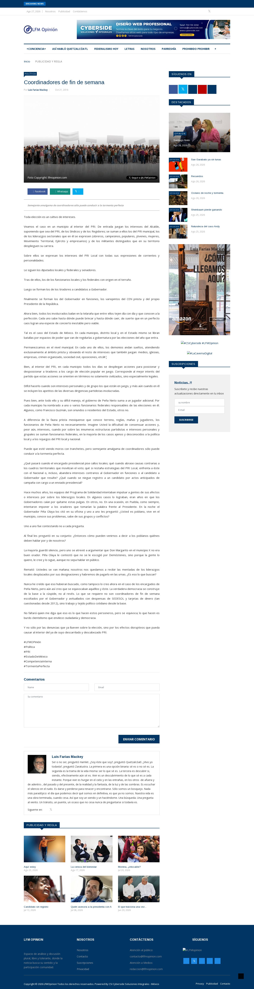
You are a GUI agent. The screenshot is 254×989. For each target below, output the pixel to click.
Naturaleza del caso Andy (205, 226)
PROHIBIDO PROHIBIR (196, 49)
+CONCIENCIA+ (36, 49)
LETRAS (129, 49)
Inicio (27, 61)
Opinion (180, 133)
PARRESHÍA (169, 49)
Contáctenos (80, 11)
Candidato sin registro (36, 906)
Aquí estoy (30, 866)
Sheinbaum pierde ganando (206, 209)
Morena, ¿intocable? (129, 866)
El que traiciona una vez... (132, 906)
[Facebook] (203, 11)
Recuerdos (197, 176)
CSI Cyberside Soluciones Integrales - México (134, 984)
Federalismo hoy (106, 49)
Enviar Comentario (139, 739)
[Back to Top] (241, 976)
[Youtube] (221, 11)
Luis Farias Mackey (38, 89)
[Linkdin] (226, 11)
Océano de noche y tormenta (207, 193)
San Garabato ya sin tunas (206, 159)
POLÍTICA (30, 73)
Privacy (200, 983)
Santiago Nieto (181, 140)
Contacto (225, 983)
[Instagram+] (215, 11)
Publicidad (64, 11)
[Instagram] (210, 961)
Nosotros (50, 11)
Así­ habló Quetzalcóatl (70, 49)
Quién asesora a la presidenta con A (91, 906)
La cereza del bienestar (84, 866)
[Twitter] (209, 11)
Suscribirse (186, 419)
